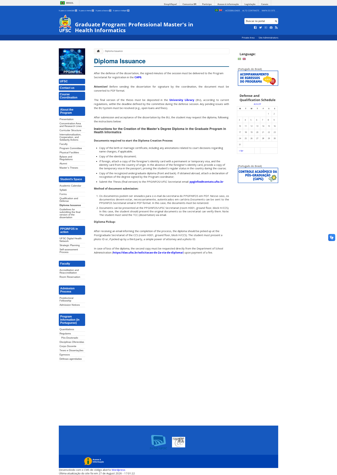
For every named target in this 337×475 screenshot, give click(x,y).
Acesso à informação (228, 4)
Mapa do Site (268, 10)
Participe (207, 4)
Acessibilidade (232, 10)
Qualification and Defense (69, 199)
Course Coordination (68, 96)
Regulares (65, 333)
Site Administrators (268, 37)
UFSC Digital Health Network (71, 239)
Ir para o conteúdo (68, 10)
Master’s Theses (69, 167)
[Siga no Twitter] (260, 27)
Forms (63, 194)
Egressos (65, 354)
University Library (181, 100)
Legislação (250, 4)
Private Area (248, 37)
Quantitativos (67, 329)
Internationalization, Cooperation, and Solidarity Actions (70, 137)
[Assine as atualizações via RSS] (276, 27)
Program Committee (71, 148)
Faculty (64, 144)
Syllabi (63, 190)
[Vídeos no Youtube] (266, 27)
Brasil (70, 2)
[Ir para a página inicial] (97, 51)
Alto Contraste (250, 10)
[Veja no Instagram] (271, 27)
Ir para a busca (103, 10)
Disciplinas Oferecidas (72, 342)
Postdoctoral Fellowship (66, 299)
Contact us (67, 87)
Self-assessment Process (69, 250)
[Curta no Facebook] (255, 27)
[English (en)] (220, 10)
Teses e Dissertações (71, 350)
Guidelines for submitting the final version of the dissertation (70, 213)
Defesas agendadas (71, 359)
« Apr (241, 150)
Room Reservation (70, 277)
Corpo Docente (68, 346)
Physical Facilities (69, 152)
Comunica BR (189, 4)
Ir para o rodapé (121, 10)
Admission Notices (70, 305)
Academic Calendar (70, 185)
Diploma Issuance (70, 205)
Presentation (67, 119)
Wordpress (118, 469)
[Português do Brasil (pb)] (216, 10)
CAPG (137, 77)
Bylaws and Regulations (66, 158)
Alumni (63, 163)
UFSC (64, 81)
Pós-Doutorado (69, 337)
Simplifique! (170, 4)
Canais (264, 4)
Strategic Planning (70, 245)
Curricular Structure (70, 130)
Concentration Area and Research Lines (71, 124)
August (257, 104)
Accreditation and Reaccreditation (69, 271)
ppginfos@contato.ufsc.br (206, 181)
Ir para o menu (86, 10)
